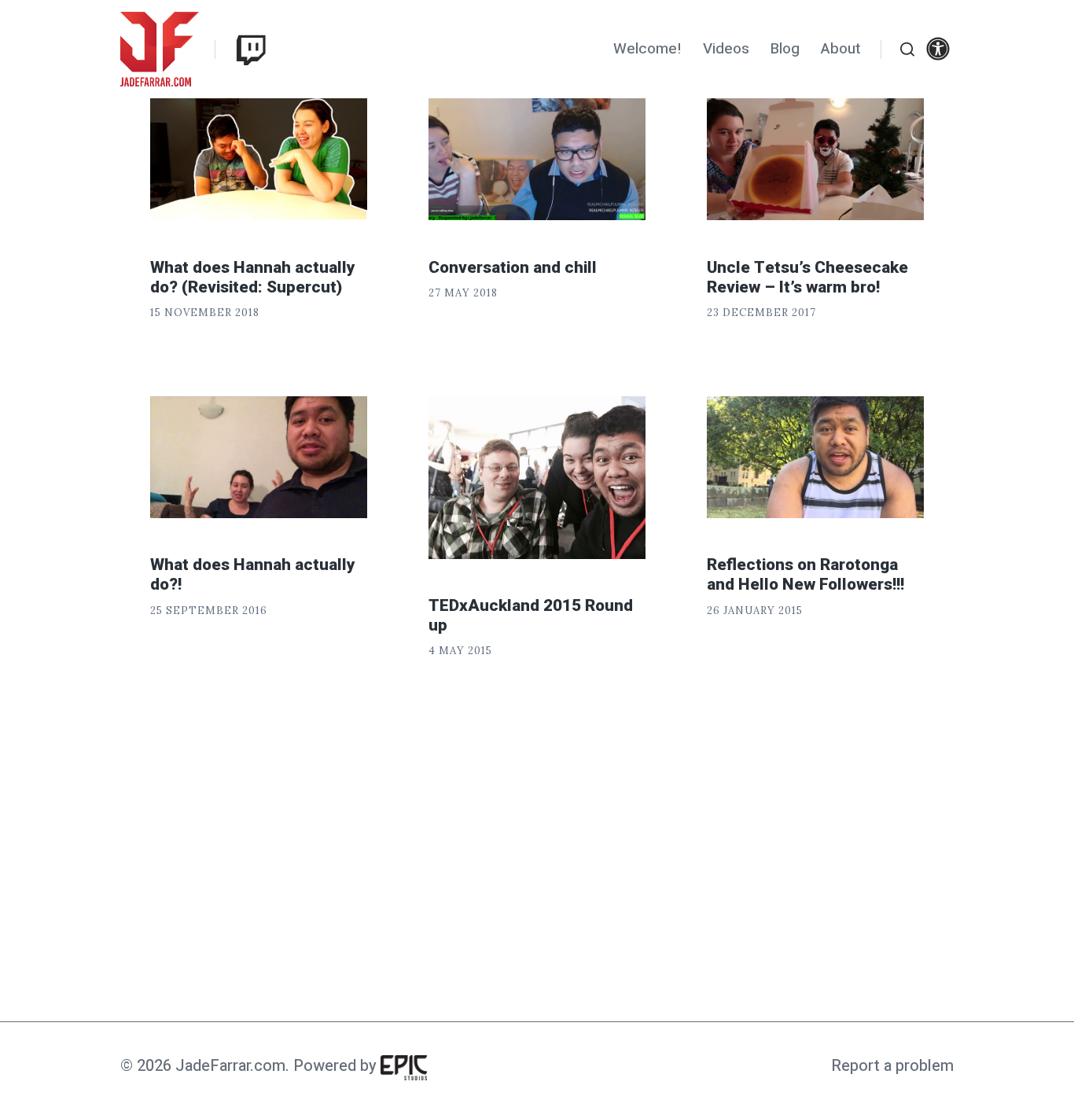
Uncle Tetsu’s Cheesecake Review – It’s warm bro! (807, 278)
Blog (785, 49)
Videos (726, 49)
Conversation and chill (512, 268)
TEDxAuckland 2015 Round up (530, 616)
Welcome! (647, 49)
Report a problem (892, 1065)
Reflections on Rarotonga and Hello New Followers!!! (805, 575)
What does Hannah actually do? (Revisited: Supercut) (252, 278)
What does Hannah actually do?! (252, 575)
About (840, 49)
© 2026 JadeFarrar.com (202, 1065)
